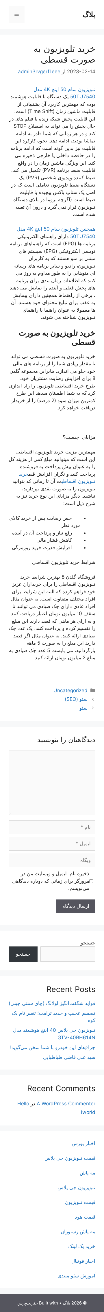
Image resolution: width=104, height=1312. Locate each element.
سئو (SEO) (76, 699)
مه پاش (87, 1173)
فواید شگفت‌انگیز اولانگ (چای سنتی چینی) (52, 1003)
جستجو (88, 943)
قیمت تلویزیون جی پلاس (69, 1158)
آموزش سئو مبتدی (76, 1276)
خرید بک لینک (81, 1246)
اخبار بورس (83, 1143)
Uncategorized (70, 690)
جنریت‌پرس (27, 1303)
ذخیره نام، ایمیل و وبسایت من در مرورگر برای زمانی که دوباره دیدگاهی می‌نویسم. (50, 881)
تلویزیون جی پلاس (76, 1187)
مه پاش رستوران (78, 1231)
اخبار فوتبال (83, 1261)
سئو (83, 708)
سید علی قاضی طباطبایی (69, 1057)
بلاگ (89, 14)
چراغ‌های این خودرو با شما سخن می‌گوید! (52, 1047)
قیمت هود (85, 1217)
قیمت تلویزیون (80, 1202)
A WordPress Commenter (66, 1103)
